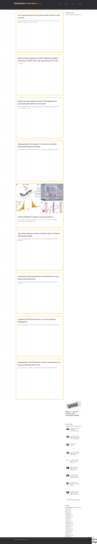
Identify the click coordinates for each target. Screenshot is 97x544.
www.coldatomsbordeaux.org (22, 539)
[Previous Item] (67, 405)
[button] (66, 4)
